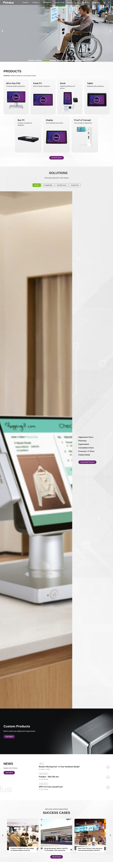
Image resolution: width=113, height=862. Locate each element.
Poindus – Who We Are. (49, 777)
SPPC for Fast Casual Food (51, 787)
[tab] (36, 185)
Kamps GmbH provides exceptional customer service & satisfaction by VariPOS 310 (56, 850)
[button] (31, 60)
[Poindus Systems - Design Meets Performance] (8, 2)
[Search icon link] (109, 3)
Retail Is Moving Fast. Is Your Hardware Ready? (59, 767)
